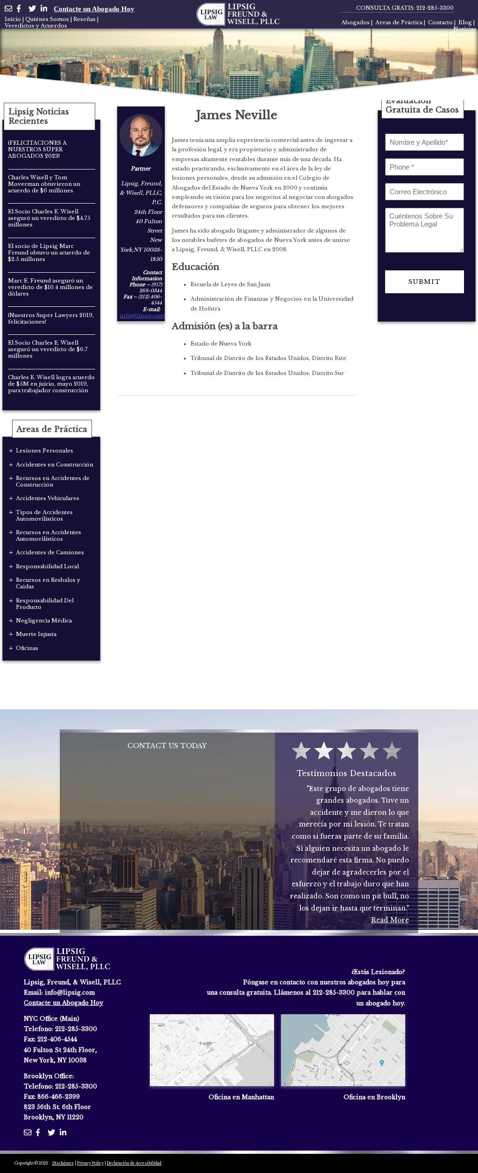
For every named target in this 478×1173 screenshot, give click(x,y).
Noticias (464, 29)
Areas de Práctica (398, 22)
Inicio (13, 19)
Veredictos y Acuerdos (36, 25)
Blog (465, 22)
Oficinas (27, 648)
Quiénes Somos (47, 19)
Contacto (440, 22)
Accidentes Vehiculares (47, 498)
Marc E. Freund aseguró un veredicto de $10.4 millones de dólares (50, 287)
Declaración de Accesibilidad (134, 1163)
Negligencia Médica (44, 620)
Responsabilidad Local (47, 566)
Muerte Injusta (36, 634)
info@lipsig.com (142, 315)
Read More (390, 920)
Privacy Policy (90, 1163)
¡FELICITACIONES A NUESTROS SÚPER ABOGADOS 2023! (37, 149)
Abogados (355, 22)
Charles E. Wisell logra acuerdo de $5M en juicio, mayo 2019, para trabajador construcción (51, 384)
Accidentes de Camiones (50, 552)
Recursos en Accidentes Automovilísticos (48, 535)
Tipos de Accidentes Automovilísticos (44, 515)
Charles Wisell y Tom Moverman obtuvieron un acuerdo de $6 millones (44, 184)
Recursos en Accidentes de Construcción (53, 481)
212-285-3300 (435, 8)
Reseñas (84, 19)
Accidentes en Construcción (54, 464)
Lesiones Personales (44, 450)
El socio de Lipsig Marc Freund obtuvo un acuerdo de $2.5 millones (49, 252)
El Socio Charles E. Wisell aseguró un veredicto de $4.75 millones (49, 218)
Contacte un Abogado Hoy (94, 9)
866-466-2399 (58, 1096)
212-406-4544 (57, 1039)
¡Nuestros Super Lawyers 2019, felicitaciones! (51, 318)
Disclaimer (63, 1163)
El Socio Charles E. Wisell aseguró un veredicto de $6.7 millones (48, 349)
